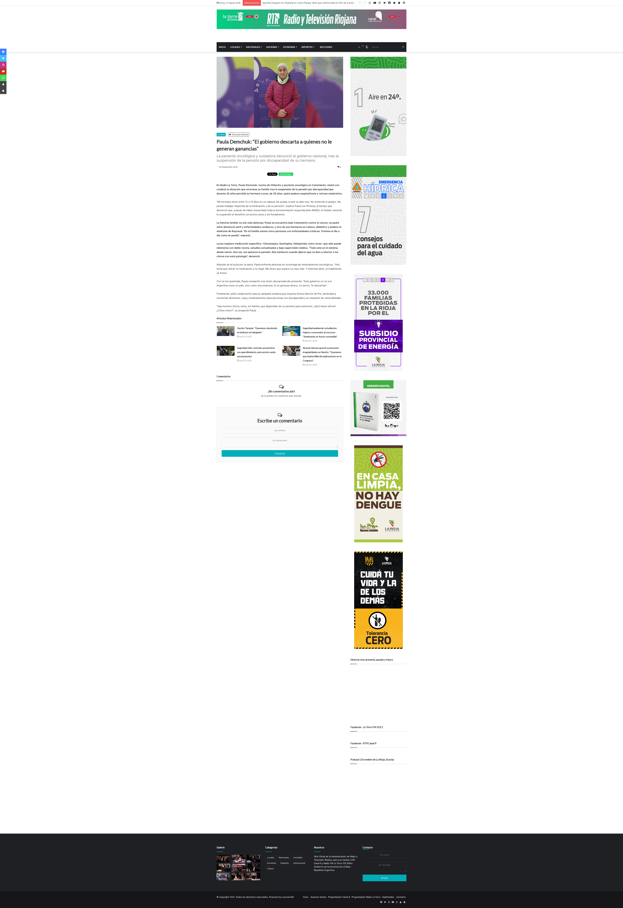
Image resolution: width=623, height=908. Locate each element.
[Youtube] (3, 71)
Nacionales (253, 47)
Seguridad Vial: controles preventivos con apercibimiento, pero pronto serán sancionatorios (256, 352)
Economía (289, 47)
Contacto (368, 847)
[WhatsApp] (3, 78)
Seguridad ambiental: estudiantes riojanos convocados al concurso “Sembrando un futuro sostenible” (320, 332)
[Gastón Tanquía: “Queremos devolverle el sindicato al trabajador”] (226, 331)
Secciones (326, 47)
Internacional (299, 863)
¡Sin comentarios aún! (281, 391)
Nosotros (319, 847)
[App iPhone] (3, 91)
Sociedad (271, 47)
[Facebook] (3, 52)
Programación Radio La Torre (366, 897)
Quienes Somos (318, 897)
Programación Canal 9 (339, 897)
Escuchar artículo (240, 134)
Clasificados (388, 897)
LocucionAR (288, 897)
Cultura (270, 868)
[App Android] (3, 84)
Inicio (222, 47)
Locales (235, 47)
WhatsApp (286, 174)
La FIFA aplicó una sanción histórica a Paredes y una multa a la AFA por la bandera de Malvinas (310, 2)
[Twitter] (3, 58)
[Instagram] (3, 65)
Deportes (306, 47)
